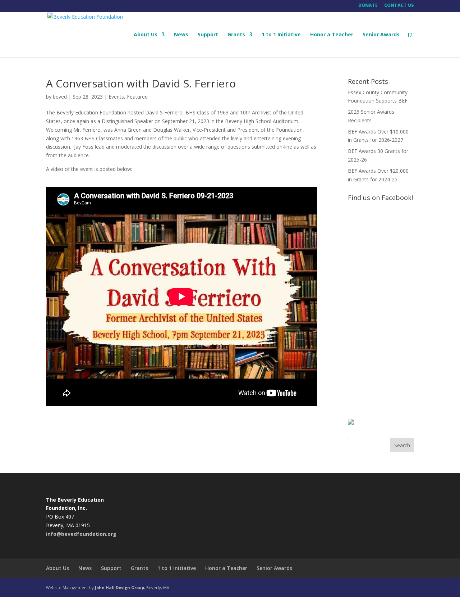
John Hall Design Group (119, 587)
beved (60, 96)
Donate (368, 5)
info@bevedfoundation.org (81, 533)
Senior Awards (381, 35)
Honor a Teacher (331, 35)
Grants (236, 35)
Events (116, 96)
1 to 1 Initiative (281, 35)
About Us (145, 35)
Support (208, 35)
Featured (137, 96)
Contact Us (399, 5)
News (181, 35)
